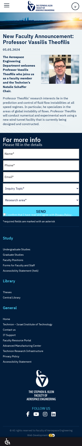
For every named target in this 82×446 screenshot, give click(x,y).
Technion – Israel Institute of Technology (27, 324)
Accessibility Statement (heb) (21, 270)
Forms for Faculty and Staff (19, 265)
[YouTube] (36, 414)
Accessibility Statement (17, 361)
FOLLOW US (41, 408)
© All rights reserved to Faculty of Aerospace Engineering (41, 430)
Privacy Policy (63, 214)
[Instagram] (45, 414)
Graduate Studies (13, 254)
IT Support (9, 335)
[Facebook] (28, 414)
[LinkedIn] (53, 414)
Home (6, 319)
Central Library (11, 297)
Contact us (9, 329)
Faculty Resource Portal (17, 340)
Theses (7, 292)
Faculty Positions (13, 260)
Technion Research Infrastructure (23, 351)
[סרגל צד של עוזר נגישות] (7, 441)
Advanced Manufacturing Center (22, 345)
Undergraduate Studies (16, 249)
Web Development (37, 435)
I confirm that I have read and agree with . (39, 214)
